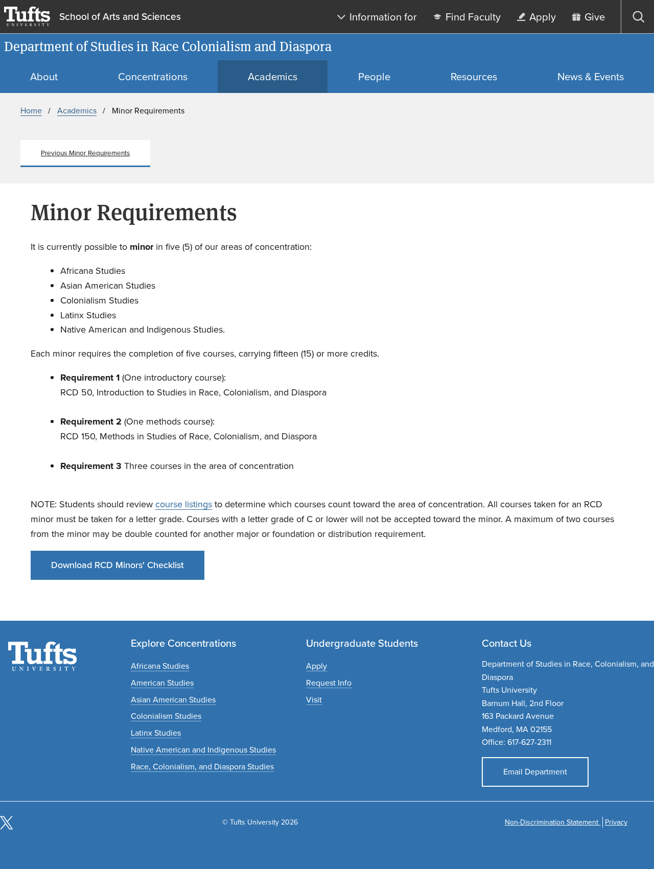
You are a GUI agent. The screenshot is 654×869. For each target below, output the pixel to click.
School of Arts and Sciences (120, 17)
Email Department (535, 772)
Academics (77, 110)
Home (31, 110)
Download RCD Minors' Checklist (117, 565)
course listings (183, 504)
